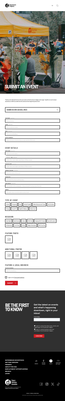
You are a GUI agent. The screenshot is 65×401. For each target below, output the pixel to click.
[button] (32, 110)
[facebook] (41, 383)
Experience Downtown (14, 360)
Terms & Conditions (34, 393)
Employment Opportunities (16, 369)
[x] (52, 383)
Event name (10, 150)
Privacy (28, 393)
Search (8, 371)
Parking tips (7, 176)
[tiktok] (58, 383)
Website (6, 189)
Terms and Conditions (19, 277)
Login (7, 373)
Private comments (9, 137)
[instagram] (47, 383)
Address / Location (11, 170)
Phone (8, 124)
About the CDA (11, 367)
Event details (10, 183)
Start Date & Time (11, 157)
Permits (8, 364)
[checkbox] (32, 277)
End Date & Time (10, 163)
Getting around (11, 362)
